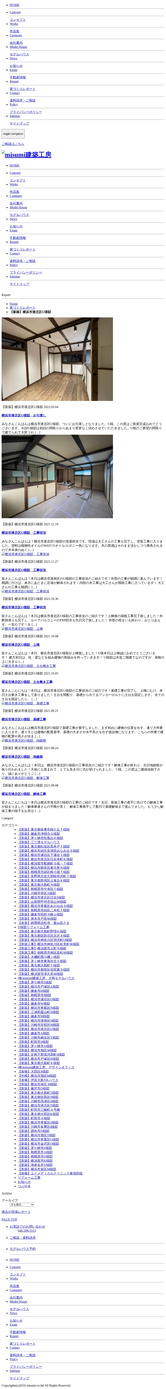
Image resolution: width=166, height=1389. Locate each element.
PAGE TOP (9, 1219)
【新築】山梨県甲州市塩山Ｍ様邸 (42, 901)
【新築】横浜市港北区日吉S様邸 (41, 897)
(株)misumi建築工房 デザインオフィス (46, 1067)
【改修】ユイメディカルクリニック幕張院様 (50, 1173)
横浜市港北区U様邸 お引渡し (24, 415)
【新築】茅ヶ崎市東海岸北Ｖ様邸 (42, 961)
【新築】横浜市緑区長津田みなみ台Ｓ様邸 (48, 850)
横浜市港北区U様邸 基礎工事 (24, 719)
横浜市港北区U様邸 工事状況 (24, 532)
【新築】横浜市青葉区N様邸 (38, 1008)
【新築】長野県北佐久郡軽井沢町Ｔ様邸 (47, 876)
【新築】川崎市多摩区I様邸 (38, 1126)
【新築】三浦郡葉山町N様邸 (38, 1012)
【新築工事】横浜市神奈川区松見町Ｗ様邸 (48, 944)
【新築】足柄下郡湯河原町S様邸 (41, 1054)
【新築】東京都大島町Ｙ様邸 (39, 965)
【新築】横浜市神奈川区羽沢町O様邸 (45, 940)
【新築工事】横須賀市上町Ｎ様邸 (42, 948)
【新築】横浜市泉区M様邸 (37, 1169)
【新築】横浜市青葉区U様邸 (38, 1139)
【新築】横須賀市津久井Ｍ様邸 (40, 974)
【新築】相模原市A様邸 (35, 1152)
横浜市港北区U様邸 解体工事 (24, 794)
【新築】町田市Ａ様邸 (34, 1118)
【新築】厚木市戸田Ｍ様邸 (37, 918)
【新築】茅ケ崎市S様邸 (35, 982)
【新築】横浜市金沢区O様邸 (38, 1143)
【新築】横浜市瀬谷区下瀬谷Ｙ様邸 (44, 855)
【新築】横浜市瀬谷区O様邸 (38, 999)
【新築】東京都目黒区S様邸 (38, 1097)
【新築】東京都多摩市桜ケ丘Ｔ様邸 (44, 829)
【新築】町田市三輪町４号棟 (39, 1109)
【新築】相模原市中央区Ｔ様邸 (40, 889)
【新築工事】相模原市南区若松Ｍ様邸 (45, 952)
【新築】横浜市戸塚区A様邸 (38, 986)
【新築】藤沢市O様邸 (33, 1088)
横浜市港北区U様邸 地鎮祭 (22, 756)
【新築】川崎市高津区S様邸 (38, 1101)
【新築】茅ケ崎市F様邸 (35, 1148)
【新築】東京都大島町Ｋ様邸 (39, 1063)
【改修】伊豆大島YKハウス (38, 1080)
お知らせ (24, 1182)
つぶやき (24, 1186)
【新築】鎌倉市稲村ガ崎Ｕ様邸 (40, 914)
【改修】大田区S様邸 (33, 1071)
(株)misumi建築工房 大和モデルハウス (46, 978)
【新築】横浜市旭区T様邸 (36, 1135)
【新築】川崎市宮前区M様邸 (39, 1024)
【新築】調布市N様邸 (33, 1131)
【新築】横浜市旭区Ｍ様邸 (37, 1050)
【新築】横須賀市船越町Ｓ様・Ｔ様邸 (45, 863)
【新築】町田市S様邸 (33, 1041)
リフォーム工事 (29, 1177)
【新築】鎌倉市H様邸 (33, 991)
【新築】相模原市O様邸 (35, 1156)
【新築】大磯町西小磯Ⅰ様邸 (39, 957)
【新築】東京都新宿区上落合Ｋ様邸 (44, 880)
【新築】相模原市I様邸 (34, 995)
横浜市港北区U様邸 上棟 (21, 644)
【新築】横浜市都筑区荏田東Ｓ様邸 (44, 969)
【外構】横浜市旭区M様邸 (37, 1075)
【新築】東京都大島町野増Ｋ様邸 (42, 931)
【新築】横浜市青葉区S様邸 (38, 1122)
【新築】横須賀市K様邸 (35, 1160)
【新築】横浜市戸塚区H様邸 (38, 1058)
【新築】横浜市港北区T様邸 (38, 1105)
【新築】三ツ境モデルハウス (39, 842)
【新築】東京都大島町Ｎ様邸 (39, 884)
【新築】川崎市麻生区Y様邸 (38, 1037)
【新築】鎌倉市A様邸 (33, 1033)
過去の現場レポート (16, 1212)
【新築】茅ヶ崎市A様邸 (35, 1046)
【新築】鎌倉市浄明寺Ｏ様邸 (39, 833)
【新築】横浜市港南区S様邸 (38, 1020)
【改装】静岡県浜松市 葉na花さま (43, 923)
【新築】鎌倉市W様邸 (34, 1003)
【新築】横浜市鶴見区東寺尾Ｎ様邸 (44, 867)
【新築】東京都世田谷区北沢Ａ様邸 (44, 935)
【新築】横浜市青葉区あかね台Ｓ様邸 (45, 906)
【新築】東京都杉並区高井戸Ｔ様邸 (44, 846)
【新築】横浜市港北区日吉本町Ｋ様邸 (45, 859)
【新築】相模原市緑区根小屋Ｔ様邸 (44, 872)
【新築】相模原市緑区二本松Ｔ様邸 (44, 910)
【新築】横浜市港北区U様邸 (38, 1029)
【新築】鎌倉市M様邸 (34, 1016)
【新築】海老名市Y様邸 (35, 1165)
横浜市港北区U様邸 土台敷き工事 (27, 682)
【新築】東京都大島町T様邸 (38, 1092)
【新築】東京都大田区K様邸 (38, 1114)
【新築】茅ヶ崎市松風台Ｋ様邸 (40, 838)
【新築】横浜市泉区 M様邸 (37, 1084)
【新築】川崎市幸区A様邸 (37, 893)
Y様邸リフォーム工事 (33, 927)
